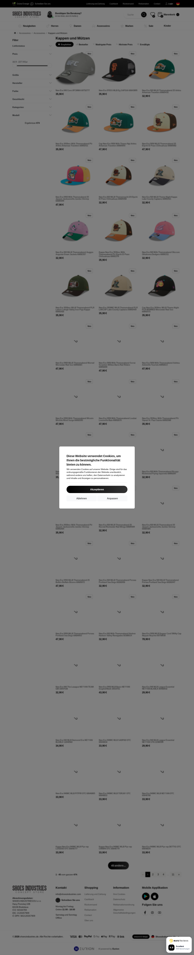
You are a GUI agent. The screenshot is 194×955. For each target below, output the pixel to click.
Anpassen (112, 498)
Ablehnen (81, 498)
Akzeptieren (97, 489)
